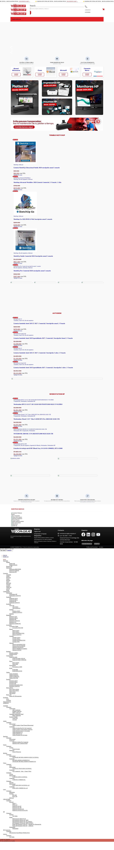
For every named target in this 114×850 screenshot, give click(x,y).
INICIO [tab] (5, 555)
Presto (7, 590)
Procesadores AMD (17, 667)
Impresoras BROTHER (15, 569)
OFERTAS (6, 703)
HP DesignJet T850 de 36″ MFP (20, 820)
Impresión (5, 560)
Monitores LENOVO (14, 620)
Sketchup (16, 164)
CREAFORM (6, 799)
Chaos (7, 581)
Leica (7, 699)
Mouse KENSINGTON (18, 633)
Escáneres (5, 697)
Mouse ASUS (15, 630)
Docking (8, 679)
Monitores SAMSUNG (15, 623)
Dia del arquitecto (23, 179)
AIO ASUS (15, 607)
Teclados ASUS (16, 637)
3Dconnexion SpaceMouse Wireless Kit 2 (19, 832)
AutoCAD (21, 320)
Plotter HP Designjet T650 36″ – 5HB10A (22, 825)
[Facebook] (83, 534)
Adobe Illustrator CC (17, 732)
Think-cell (8, 587)
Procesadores (12, 665)
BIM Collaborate (16, 715)
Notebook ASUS (13, 598)
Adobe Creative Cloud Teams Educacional (22, 725)
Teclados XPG (16, 641)
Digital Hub (37, 531)
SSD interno (12, 693)
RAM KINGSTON (17, 671)
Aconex (11, 747)
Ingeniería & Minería (35, 445)
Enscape (11, 782)
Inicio (4, 559)
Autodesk (16, 320)
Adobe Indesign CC (17, 733)
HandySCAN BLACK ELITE (20, 810)
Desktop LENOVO (17, 612)
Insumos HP (9, 566)
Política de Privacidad (91, 547)
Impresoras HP (13, 572)
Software (21, 164)
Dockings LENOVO (14, 686)
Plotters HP (12, 563)
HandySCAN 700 (16, 807)
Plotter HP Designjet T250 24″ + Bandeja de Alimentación (26, 824)
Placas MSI (15, 664)
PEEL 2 (14, 803)
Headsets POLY (13, 654)
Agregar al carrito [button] (18, 175)
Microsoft (8, 583)
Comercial (11, 726)
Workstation (24, 401)
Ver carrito (3, 550)
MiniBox (11, 613)
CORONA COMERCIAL (19, 779)
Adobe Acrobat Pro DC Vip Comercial (21, 728)
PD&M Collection (16, 711)
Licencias (5, 573)
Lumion (8, 586)
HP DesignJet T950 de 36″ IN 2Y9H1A (22, 821)
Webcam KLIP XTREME (18, 646)
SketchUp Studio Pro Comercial (20, 742)
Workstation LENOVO (15, 595)
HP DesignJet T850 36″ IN (19, 818)
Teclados (11, 636)
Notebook (8, 597)
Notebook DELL (13, 600)
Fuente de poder (13, 657)
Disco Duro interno (14, 690)
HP (4, 811)
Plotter (10, 817)
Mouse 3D (8, 694)
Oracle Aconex (16, 749)
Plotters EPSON (13, 565)
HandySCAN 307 (16, 806)
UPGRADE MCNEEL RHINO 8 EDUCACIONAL (25, 757)
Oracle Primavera (16, 751)
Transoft (8, 584)
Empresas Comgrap (40, 534)
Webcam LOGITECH (17, 647)
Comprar (9, 550)
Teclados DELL (16, 639)
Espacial (11, 802)
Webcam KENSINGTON (18, 644)
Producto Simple (13, 717)
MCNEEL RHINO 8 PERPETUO (21, 760)
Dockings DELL (13, 682)
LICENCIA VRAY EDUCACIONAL (22, 768)
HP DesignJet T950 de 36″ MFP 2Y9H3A (22, 823)
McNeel (8, 580)
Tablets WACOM (13, 678)
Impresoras (9, 567)
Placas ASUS (15, 662)
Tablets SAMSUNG (14, 676)
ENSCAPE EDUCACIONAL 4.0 (20, 785)
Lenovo (5, 834)
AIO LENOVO (16, 608)
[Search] (30, 13)
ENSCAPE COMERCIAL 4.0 (20, 788)
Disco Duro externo (14, 689)
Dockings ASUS (13, 680)
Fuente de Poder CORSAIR (19, 660)
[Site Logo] (18, 7)
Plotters (8, 562)
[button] (32, 5)
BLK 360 (14, 796)
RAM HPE (15, 669)
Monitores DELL (13, 618)
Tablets (8, 672)
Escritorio (8, 604)
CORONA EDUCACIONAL (19, 777)
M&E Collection (16, 712)
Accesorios (9, 625)
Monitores (8, 615)
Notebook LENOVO (14, 602)
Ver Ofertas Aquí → (24, 1)
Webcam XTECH (16, 650)
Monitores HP (12, 619)
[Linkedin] (88, 534)
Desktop (11, 609)
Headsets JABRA (13, 653)
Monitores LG (12, 622)
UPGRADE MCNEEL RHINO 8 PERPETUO (24, 761)
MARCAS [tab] (5, 556)
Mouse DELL (15, 632)
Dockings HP (12, 683)
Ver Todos (14, 816)
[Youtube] (98, 534)
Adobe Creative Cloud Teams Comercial (22, 729)
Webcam (11, 643)
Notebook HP (12, 601)
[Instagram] (93, 534)
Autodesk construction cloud (16, 714)
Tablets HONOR (13, 673)
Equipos (11, 793)
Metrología (12, 792)
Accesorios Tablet (13, 626)
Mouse (11, 629)
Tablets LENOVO (13, 675)
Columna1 (8, 707)
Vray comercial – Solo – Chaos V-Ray (21, 771)
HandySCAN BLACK (18, 809)
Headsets (8, 651)
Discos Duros (9, 687)
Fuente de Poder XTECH (18, 658)
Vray (10, 765)
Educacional (12, 724)
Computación (17, 401)
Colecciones (12, 708)
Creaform (8, 700)
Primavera (11, 750)
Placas (10, 661)
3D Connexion (6, 830)
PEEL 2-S (14, 805)
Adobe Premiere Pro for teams (19, 735)
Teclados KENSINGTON (18, 640)
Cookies (101, 547)
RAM (10, 668)
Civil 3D (14, 719)
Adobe (8, 576)
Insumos (11, 814)
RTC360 (14, 795)
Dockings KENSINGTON (16, 685)
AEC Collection (16, 710)
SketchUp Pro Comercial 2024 (19, 743)
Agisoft (8, 588)
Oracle (7, 579)
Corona (11, 774)
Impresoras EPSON (14, 570)
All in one (11, 605)
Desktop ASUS (16, 611)
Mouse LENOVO (16, 634)
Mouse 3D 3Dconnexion (15, 696)
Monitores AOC (13, 616)
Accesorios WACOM (17, 627)
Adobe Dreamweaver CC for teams (21, 731)
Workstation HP (31, 401)
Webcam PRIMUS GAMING (19, 648)
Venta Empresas (7, 701)
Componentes (9, 655)
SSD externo (12, 692)
